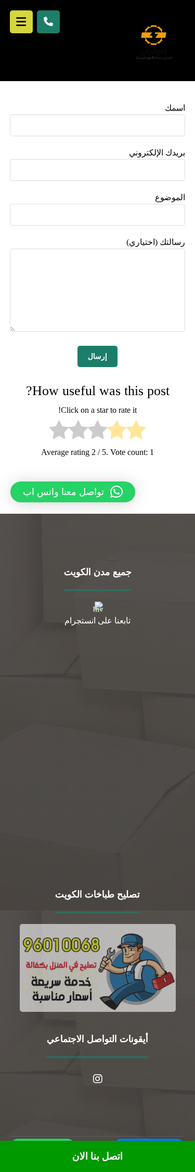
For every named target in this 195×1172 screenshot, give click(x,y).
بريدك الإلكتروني (157, 152)
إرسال (97, 356)
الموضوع (170, 197)
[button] (72, 491)
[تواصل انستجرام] (97, 1079)
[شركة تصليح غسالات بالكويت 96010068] (153, 41)
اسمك (175, 107)
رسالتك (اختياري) (155, 242)
